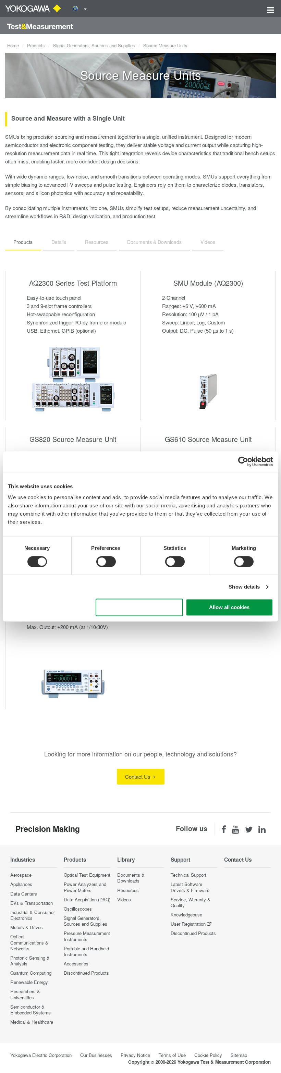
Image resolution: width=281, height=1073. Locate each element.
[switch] (106, 561)
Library (126, 859)
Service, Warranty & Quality (190, 902)
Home (13, 45)
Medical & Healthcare (31, 1022)
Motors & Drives (26, 927)
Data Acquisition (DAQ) (87, 899)
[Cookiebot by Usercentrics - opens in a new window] (243, 461)
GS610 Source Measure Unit (208, 439)
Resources (128, 890)
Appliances (21, 884)
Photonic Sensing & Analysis (30, 960)
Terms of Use (172, 1055)
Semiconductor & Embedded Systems (30, 1009)
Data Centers (23, 893)
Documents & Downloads (131, 878)
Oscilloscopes (78, 908)
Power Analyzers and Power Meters (85, 887)
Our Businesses (96, 1055)
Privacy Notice (135, 1055)
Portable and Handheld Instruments (86, 951)
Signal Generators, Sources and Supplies (94, 45)
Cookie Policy (208, 1055)
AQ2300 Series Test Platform (73, 283)
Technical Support (188, 875)
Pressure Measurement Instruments (87, 936)
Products (36, 45)
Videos (124, 899)
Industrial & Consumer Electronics (32, 915)
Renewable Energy (29, 982)
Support (180, 859)
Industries (22, 859)
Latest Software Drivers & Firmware (190, 887)
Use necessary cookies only (139, 607)
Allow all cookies (229, 607)
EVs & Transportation (31, 903)
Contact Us (138, 776)
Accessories (76, 963)
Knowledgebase (186, 914)
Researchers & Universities (25, 994)
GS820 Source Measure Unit (73, 439)
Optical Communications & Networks (29, 942)
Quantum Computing (30, 973)
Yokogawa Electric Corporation (41, 1055)
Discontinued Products (86, 973)
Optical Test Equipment (87, 875)
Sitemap (239, 1055)
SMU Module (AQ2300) (208, 283)
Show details (244, 587)
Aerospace (21, 875)
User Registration (188, 924)
